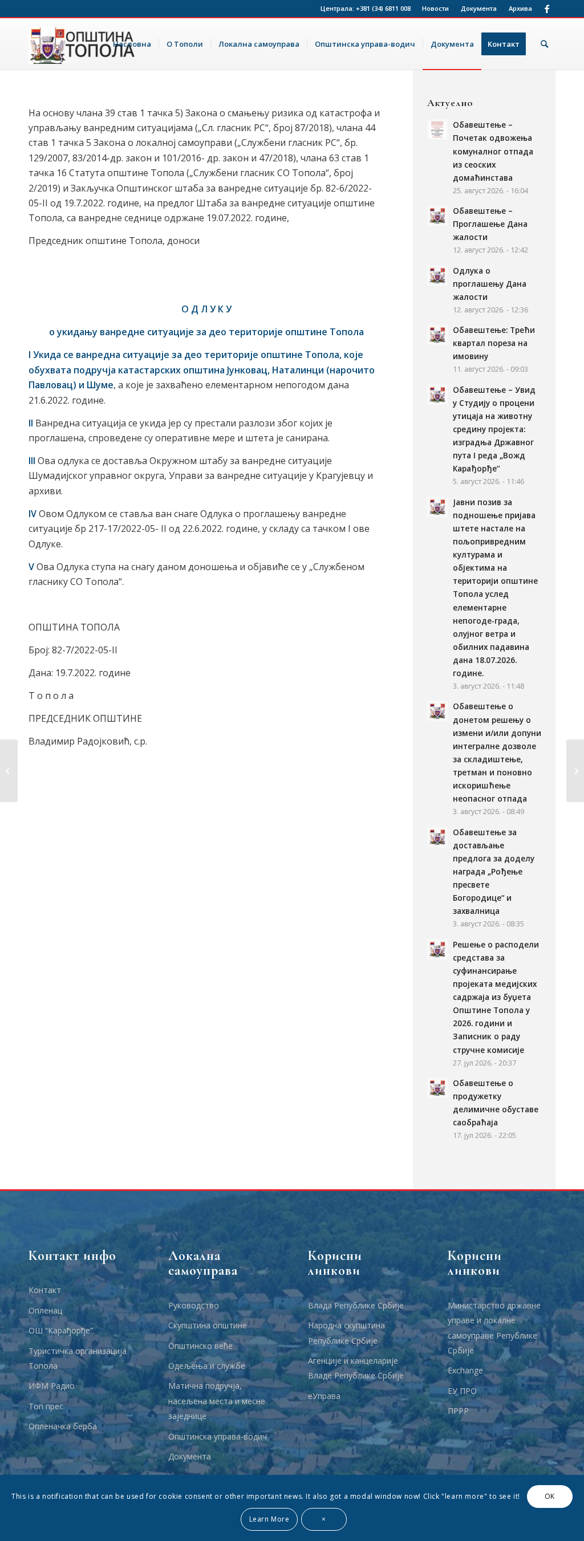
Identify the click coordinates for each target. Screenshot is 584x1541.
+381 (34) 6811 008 (383, 8)
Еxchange (465, 1370)
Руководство (193, 1305)
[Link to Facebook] (546, 8)
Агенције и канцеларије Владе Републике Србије (356, 1368)
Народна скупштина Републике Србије (346, 1332)
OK (550, 1496)
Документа (479, 8)
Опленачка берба (63, 1426)
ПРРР (458, 1410)
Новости (435, 8)
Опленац (45, 1310)
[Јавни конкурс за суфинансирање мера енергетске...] (9, 770)
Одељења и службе (206, 1365)
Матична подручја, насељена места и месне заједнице (216, 1400)
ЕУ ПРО (462, 1390)
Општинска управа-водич (217, 1436)
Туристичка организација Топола (78, 1358)
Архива (520, 8)
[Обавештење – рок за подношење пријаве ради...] (575, 770)
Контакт (45, 1289)
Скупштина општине (207, 1325)
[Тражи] (544, 44)
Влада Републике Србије (356, 1305)
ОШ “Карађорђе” (61, 1330)
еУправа (324, 1395)
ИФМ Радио (52, 1385)
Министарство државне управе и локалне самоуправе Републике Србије (494, 1328)
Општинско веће (200, 1345)
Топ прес (46, 1406)
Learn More (269, 1519)
